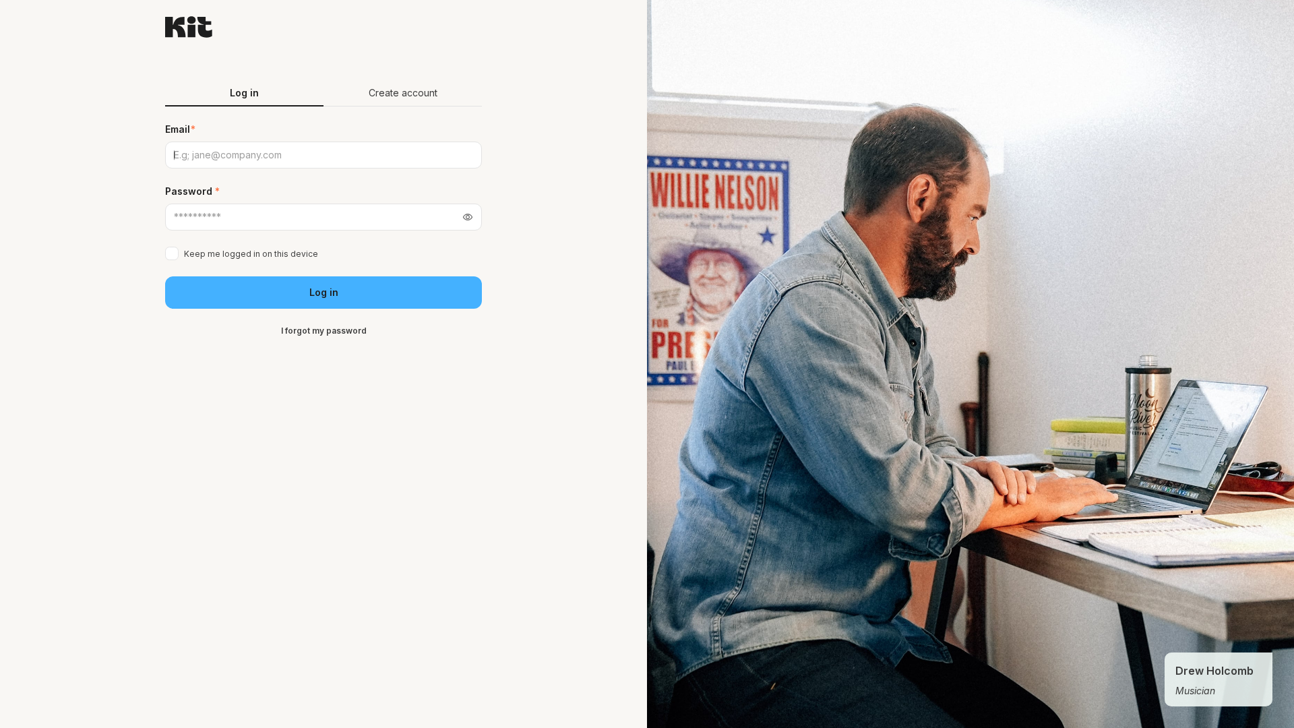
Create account (403, 92)
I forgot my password (324, 331)
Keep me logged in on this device (251, 254)
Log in (323, 292)
